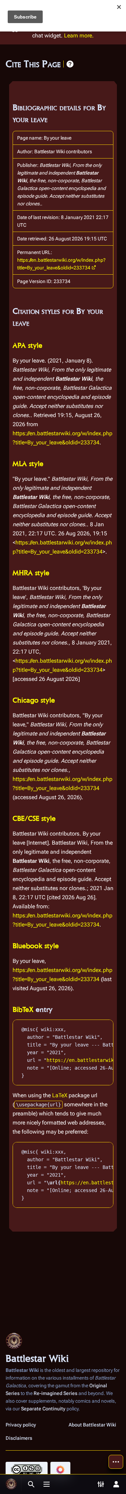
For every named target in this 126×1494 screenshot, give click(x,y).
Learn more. (79, 35)
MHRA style (31, 573)
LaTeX (59, 1095)
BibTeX (23, 1009)
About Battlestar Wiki (92, 1425)
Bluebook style (36, 946)
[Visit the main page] (11, 1484)
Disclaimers (19, 1438)
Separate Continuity (43, 1408)
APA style (27, 345)
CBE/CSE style (34, 818)
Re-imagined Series (55, 1393)
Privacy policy (21, 1425)
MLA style (28, 463)
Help (70, 64)
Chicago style (34, 700)
